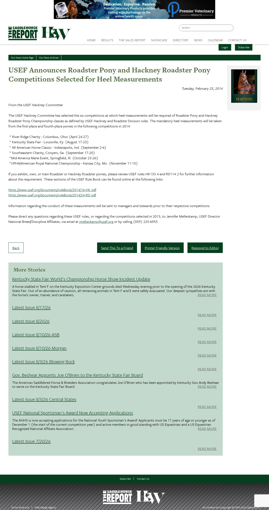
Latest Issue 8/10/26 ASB (35, 334)
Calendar (215, 40)
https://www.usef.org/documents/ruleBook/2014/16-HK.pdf (52, 189)
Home (91, 40)
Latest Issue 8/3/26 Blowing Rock (43, 361)
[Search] (230, 28)
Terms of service (20, 507)
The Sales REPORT (132, 40)
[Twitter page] (246, 29)
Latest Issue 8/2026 (31, 321)
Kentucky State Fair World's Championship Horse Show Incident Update (81, 279)
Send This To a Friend (117, 247)
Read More (207, 295)
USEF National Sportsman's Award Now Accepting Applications (72, 412)
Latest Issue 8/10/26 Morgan (39, 348)
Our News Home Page (22, 57)
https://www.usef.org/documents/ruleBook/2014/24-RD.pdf (52, 195)
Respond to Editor (205, 247)
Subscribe (243, 47)
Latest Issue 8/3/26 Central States (44, 399)
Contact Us (143, 478)
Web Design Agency (45, 507)
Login (225, 47)
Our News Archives (49, 57)
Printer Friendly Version (162, 247)
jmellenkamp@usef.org (96, 221)
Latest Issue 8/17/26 (31, 307)
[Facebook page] (238, 29)
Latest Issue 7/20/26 (31, 441)
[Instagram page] (254, 29)
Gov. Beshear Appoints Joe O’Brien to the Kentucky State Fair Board (77, 375)
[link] (91, 39)
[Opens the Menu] (255, 38)
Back (16, 247)
